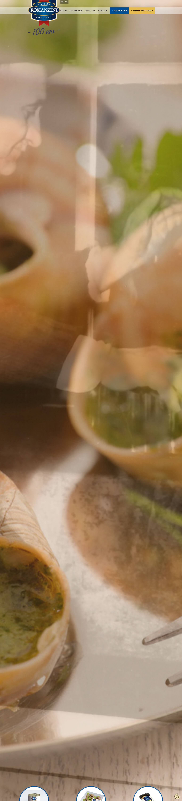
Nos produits (120, 10)
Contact (102, 10)
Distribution (76, 10)
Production (61, 10)
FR (62, 2)
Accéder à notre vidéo (143, 11)
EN (66, 2)
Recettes (90, 10)
